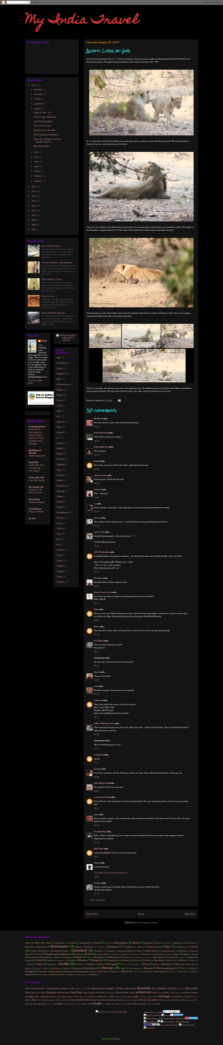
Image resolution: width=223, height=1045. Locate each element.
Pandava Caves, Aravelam (44, 130)
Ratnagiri (180, 964)
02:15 (96, 603)
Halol (125, 954)
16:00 (96, 876)
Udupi (59, 576)
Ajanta (59, 368)
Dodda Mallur (151, 950)
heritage (164, 996)
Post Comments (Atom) (147, 922)
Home (141, 913)
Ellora (58, 427)
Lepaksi (28, 960)
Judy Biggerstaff (101, 782)
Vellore (53, 974)
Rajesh (44, 341)
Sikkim (60, 992)
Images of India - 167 (42, 112)
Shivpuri (148, 968)
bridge (177, 992)
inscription (187, 996)
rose (34, 1003)
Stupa (67, 992)
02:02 (96, 585)
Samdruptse (55, 968)
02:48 (96, 734)
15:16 (96, 748)
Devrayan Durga (125, 950)
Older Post (189, 913)
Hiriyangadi (145, 954)
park (161, 1000)
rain (188, 1000)
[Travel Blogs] (159, 1021)
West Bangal (109, 992)
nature (120, 999)
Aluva (37, 942)
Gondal (88, 953)
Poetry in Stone (39, 992)
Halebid (59, 448)
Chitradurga (180, 947)
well (138, 1004)
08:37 (96, 651)
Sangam (66, 968)
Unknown (98, 700)
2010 (33, 215)
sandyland (98, 754)
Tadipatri (114, 971)
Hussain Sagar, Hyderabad (44, 117)
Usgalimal (29, 974)
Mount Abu (171, 960)
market (65, 1000)
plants (165, 1000)
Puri (58, 544)
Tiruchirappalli (160, 971)
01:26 (96, 842)
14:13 (96, 856)
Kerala (155, 988)
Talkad (124, 971)
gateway (143, 997)
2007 (33, 229)
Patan (101, 964)
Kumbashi (126, 957)
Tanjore (59, 560)
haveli (156, 996)
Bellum (168, 943)
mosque (93, 999)
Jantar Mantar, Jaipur (50, 246)
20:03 (96, 791)
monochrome (82, 999)
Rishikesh (60, 550)
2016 (33, 187)
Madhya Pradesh (167, 988)
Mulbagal (182, 960)
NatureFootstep (101, 432)
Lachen (171, 957)
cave (36, 996)
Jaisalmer (60, 475)
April (36, 166)
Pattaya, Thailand (36, 512)
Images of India (115, 988)
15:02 (96, 679)
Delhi (58, 411)
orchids (140, 999)
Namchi (30, 964)
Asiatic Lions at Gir (42, 126)
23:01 (96, 525)
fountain (117, 997)
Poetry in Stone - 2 (49, 296)
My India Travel (82, 20)
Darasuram (55, 950)
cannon (194, 992)
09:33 (96, 665)
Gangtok (60, 432)
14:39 (96, 511)
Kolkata (59, 496)
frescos (130, 996)
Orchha (64, 963)
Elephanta (60, 422)
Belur (58, 379)
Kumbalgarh (113, 957)
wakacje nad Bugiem (37, 502)
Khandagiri (99, 957)
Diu (58, 416)
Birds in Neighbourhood (50, 988)
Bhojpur (78, 947)
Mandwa (82, 960)
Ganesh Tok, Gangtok (42, 121)
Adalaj (28, 942)
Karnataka (144, 988)
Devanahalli (110, 951)
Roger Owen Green (103, 592)
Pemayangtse (134, 964)
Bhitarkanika (59, 946)
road (26, 1004)
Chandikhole (128, 947)
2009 (33, 220)
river (196, 1000)
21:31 (96, 808)
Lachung (181, 957)
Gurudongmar (115, 954)
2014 (33, 196)
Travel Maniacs (35, 509)
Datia (66, 951)
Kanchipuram (61, 486)
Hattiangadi (134, 954)
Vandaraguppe (42, 974)
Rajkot (155, 964)
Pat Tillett (98, 640)
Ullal (193, 971)
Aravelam (71, 942)
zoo (157, 1003)
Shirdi (122, 968)
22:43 (96, 825)
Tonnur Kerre (183, 971)
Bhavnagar (191, 943)
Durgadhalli (182, 951)
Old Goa (59, 528)
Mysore (59, 523)
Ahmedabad (61, 363)
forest (108, 997)
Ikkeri (176, 954)
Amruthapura (59, 943)
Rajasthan (52, 992)
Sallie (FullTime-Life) (104, 723)
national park (111, 999)
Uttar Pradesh (89, 992)
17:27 (96, 762)
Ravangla (191, 964)
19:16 (96, 694)
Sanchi (59, 555)
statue (84, 1003)
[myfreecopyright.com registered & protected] (66, 340)
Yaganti (70, 974)
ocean (134, 1000)
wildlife (144, 1004)
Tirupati (172, 971)
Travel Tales (33, 462)
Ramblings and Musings (35, 451)
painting (147, 999)
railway (184, 1000)
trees (117, 1004)
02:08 (96, 469)
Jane (96, 814)
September (38, 104)
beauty (160, 992)
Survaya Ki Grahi (100, 971)
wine (153, 1004)
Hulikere (168, 954)
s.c (95, 503)
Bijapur (59, 390)
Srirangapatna (83, 971)
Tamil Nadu (76, 992)
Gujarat (95, 988)
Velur (62, 974)
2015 (33, 191)
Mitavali (136, 960)
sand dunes (49, 1004)
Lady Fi (97, 489)
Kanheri (57, 957)
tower (113, 1004)
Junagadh (32, 957)
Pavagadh (113, 964)
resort (192, 1000)
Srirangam (68, 971)
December (38, 89)
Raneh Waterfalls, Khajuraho (53, 313)
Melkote (126, 960)
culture (76, 996)
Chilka (167, 946)
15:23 (96, 454)
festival (91, 996)
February (38, 176)
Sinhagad (30, 971)
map (60, 1000)
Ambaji (47, 943)
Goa (89, 988)
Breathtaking (100, 831)
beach (155, 992)
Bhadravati (178, 942)
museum (101, 999)
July (36, 152)
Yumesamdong (81, 974)
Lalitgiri (191, 957)
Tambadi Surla (137, 971)
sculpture (58, 1003)
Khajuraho (60, 491)
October (37, 99)
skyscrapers (68, 1004)
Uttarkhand (100, 992)
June (36, 157)
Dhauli (139, 951)
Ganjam (79, 954)
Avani (97, 942)
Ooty (58, 534)
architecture (143, 992)
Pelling (124, 964)
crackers (70, 996)
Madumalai (60, 960)
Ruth (96, 609)
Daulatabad (79, 950)
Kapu (67, 957)
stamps (78, 1004)
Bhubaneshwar (62, 384)
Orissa (28, 992)
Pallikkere (90, 964)
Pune (58, 539)
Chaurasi (140, 947)
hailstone (150, 997)
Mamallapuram (62, 512)
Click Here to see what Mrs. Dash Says (110, 872)
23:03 (96, 545)
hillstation (178, 996)
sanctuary (41, 1003)
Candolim (100, 947)
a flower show (122, 992)
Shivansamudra (134, 968)
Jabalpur (186, 954)
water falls (132, 1003)
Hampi (59, 454)
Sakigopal (37, 968)
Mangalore (96, 960)
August (37, 108)
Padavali (79, 964)
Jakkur (127, 988)
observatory (127, 1000)
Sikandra (191, 968)
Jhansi (195, 954)
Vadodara (60, 582)
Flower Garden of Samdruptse (45, 134)
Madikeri (49, 960)
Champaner (113, 946)
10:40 (96, 483)
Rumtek (28, 968)
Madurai (60, 507)
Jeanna (97, 768)
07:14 (96, 634)
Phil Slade (98, 848)
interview (194, 997)
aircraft (132, 992)
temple (97, 1003)
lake (34, 999)
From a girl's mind (36, 477)
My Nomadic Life (36, 487)
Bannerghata (120, 942)
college (63, 996)
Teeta (147, 971)
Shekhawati (91, 968)
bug (181, 992)
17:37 (96, 893)
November (38, 94)
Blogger (116, 1038)
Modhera (147, 960)
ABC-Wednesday (101, 551)
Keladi (88, 957)
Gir (115, 58)
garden (136, 996)
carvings (29, 996)
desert (86, 997)
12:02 (96, 426)
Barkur (136, 942)
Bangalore (60, 373)
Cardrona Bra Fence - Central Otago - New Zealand (36, 468)
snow (74, 1004)
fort (112, 996)
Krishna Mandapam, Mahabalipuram (56, 262)
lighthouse (51, 1000)
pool (169, 1000)
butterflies (187, 992)
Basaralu (148, 942)
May (36, 162)
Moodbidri (159, 960)
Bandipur (108, 943)
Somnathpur (55, 971)
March (37, 171)
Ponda (145, 964)
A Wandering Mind (37, 427)
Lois (96, 685)
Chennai (59, 400)
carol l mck (99, 531)
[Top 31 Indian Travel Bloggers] (42, 404)
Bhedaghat (29, 947)
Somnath (43, 971)
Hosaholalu (157, 954)
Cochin (59, 406)
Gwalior (59, 443)
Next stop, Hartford (37, 480)
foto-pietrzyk (34, 499)
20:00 (96, 776)
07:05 (96, 620)
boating (172, 992)
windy (149, 1004)
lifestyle (45, 1000)
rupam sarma (100, 475)
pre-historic (176, 1000)
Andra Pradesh (31, 988)
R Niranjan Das (101, 446)
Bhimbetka (42, 946)
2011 (33, 210)
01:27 (96, 571)
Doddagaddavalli (167, 951)
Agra (58, 358)
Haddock (98, 418)
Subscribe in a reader (153, 1012)
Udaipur (60, 566)
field (96, 997)
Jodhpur (59, 480)
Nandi (40, 964)
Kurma (148, 957)
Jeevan (97, 517)
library (39, 1000)
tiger (104, 1004)
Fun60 (97, 461)
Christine (98, 577)
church (53, 996)
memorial (71, 1000)
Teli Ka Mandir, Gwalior (51, 279)
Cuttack (33, 950)
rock (30, 1004)
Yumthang (93, 974)
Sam (46, 968)
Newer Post (92, 913)
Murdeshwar (194, 960)
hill (172, 996)
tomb (108, 1003)
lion (57, 1000)
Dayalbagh (98, 951)
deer (81, 996)
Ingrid (97, 671)
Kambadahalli (45, 957)
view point (123, 1004)
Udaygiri (60, 571)
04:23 (96, 717)
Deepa (97, 862)
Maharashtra (191, 988)
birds (166, 992)
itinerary (28, 1000)
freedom (123, 997)
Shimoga (107, 967)
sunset (89, 1004)
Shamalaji (77, 968)
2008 (33, 225)
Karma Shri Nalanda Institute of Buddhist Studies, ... (47, 140)
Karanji (133, 988)
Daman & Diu (67, 988)
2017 (33, 85)
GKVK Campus (80, 988)
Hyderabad (60, 464)
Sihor (183, 968)
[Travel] (165, 1015)
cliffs (58, 997)
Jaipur (59, 470)
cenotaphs (44, 996)
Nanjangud (51, 964)
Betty (96, 626)
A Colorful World (102, 797)
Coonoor (193, 946)
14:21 (96, 440)
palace (155, 999)
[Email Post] (119, 400)
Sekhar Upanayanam (37, 456)
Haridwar (60, 459)
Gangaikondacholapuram (57, 953)
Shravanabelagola (166, 968)
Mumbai (60, 518)
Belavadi (159, 943)
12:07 (96, 497)
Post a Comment (98, 899)
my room (32, 518)
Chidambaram (153, 946)
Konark (59, 502)
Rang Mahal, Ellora (41, 146)
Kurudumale (159, 957)
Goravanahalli (102, 954)
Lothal (38, 960)
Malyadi (71, 960)
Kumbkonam (138, 957)
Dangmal (44, 951)
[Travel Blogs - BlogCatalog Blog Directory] (164, 1018)
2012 (33, 206)
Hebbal (103, 988)
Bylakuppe (89, 947)
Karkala (78, 957)
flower (102, 996)
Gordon (97, 882)
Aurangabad (84, 942)
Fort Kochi (37, 954)
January (37, 181)
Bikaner (59, 395)
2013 (33, 201)
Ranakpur (167, 964)
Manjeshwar (113, 960)
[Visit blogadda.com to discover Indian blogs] (191, 1018)
